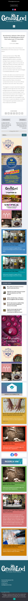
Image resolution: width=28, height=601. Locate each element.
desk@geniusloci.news (14, 1)
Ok (14, 599)
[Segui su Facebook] (13, 9)
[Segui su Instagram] (15, 9)
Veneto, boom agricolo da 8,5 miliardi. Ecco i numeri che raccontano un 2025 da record (14, 311)
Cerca (24, 135)
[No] (26, 596)
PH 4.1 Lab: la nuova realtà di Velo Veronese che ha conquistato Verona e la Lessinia (15, 304)
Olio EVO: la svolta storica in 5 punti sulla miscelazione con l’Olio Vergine (13, 244)
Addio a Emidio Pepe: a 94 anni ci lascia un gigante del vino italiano (13, 483)
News (17, 43)
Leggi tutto (5, 421)
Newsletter (13, 5)
